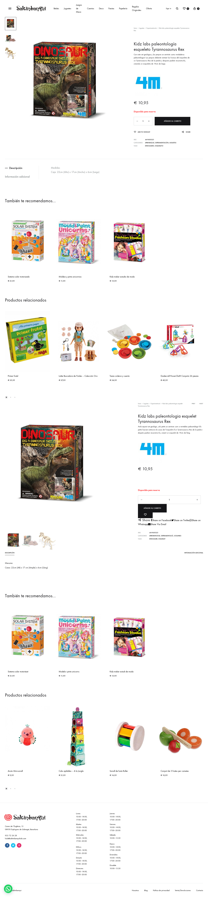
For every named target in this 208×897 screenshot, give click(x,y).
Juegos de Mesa (79, 8)
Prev (193, 404)
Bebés (56, 8)
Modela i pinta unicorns (69, 671)
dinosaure (153, 539)
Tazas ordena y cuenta (119, 376)
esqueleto (159, 146)
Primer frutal (13, 376)
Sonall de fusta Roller (119, 771)
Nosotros (135, 890)
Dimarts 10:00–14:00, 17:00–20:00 (81, 861)
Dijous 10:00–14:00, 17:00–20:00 (115, 847)
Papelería (123, 8)
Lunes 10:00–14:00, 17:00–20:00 (81, 816)
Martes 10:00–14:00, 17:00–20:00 (81, 827)
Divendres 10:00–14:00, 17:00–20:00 (115, 857)
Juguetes (67, 8)
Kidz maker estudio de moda (122, 276)
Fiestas (111, 8)
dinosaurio (149, 146)
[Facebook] (7, 845)
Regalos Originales (136, 8)
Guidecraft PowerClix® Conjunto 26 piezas (180, 376)
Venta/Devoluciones (183, 890)
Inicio (135, 28)
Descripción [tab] (15, 168)
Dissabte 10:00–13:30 (115, 867)
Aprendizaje (149, 143)
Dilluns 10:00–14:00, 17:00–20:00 (81, 850)
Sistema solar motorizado (19, 276)
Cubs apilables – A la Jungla (71, 771)
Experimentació (155, 404)
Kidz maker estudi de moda (121, 671)
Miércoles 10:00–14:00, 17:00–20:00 (81, 838)
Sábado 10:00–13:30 (115, 836)
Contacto (199, 890)
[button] (8, 889)
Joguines (146, 404)
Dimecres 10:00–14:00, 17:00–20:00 (81, 871)
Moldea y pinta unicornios (70, 276)
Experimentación (151, 28)
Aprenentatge (154, 536)
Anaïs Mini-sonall (15, 771)
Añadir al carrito (172, 121)
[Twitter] (13, 845)
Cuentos (90, 8)
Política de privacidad (161, 890)
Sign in (168, 8)
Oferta (149, 8)
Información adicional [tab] (17, 176)
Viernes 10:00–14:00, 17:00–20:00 (115, 827)
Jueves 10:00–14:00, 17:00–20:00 (115, 816)
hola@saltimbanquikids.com (15, 838)
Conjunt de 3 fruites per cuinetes (175, 771)
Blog (146, 890)
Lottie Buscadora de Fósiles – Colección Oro (78, 376)
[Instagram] (19, 845)
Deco (101, 8)
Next (201, 404)
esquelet (161, 539)
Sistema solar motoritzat (18, 671)
